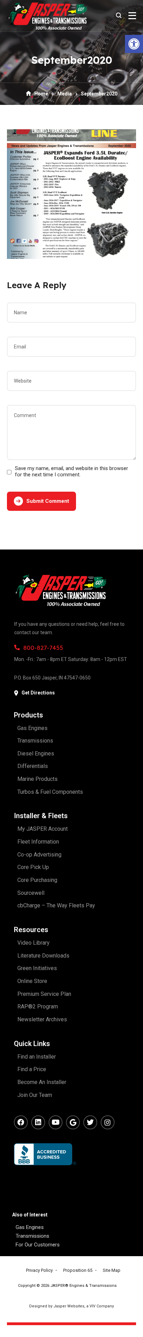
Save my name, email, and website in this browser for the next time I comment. (71, 471)
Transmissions (32, 1236)
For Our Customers (38, 1245)
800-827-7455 (43, 647)
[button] (134, 44)
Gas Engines (30, 1227)
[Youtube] (55, 1122)
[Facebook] (21, 1122)
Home (41, 94)
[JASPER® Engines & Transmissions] (47, 15)
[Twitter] (90, 1122)
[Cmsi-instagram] (108, 1122)
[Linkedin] (38, 1122)
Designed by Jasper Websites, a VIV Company (71, 1306)
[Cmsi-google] (73, 1122)
